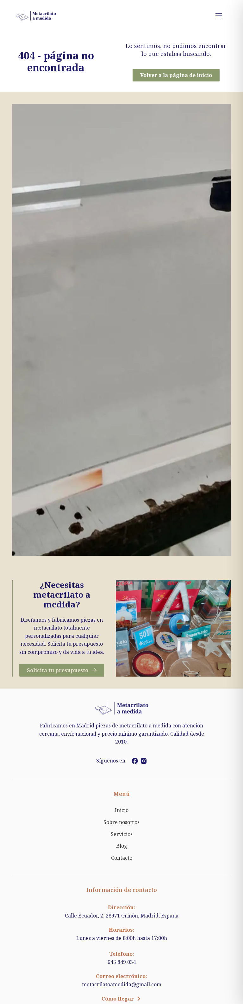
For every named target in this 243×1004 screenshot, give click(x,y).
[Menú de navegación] (218, 15)
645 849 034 (122, 962)
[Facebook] (135, 761)
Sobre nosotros (121, 822)
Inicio (121, 810)
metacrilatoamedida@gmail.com (121, 984)
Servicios (122, 834)
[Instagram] (143, 761)
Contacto (121, 857)
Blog (121, 845)
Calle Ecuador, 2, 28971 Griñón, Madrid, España (121, 915)
